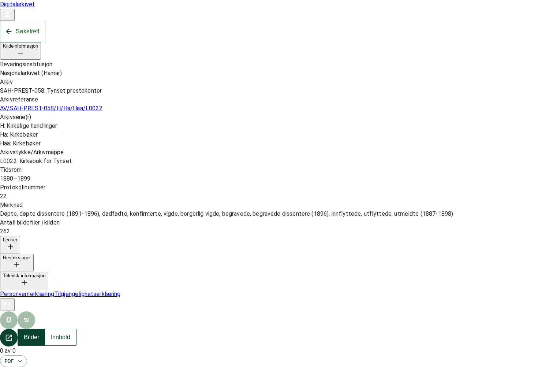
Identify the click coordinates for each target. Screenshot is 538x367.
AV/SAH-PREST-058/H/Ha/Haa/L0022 (51, 108)
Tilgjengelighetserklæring (87, 293)
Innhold (60, 337)
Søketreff (27, 31)
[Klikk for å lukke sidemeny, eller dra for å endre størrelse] (7, 305)
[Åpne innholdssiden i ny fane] (9, 337)
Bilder (31, 337)
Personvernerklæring (27, 293)
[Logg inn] (7, 15)
